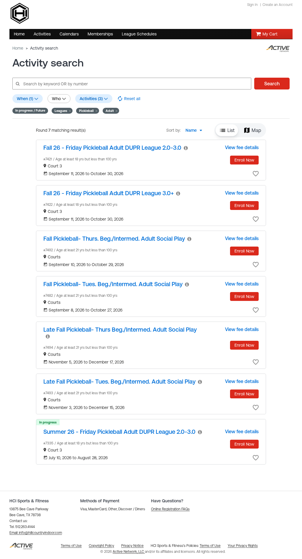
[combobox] (196, 130)
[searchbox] (131, 83)
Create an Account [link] (277, 5)
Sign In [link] (252, 5)
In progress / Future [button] (30, 110)
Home (17, 48)
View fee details (242, 147)
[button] (62, 111)
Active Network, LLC (129, 552)
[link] (112, 147)
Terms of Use (210, 546)
